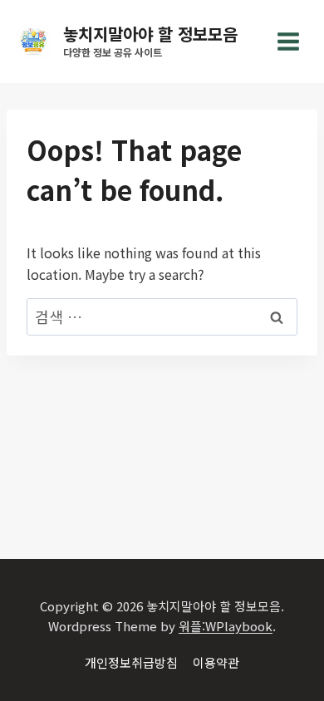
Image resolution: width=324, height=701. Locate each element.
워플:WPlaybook (225, 626)
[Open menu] (287, 41)
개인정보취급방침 (131, 662)
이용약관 (216, 662)
